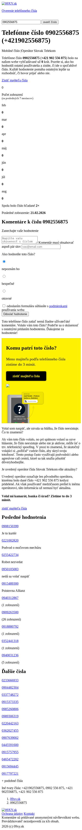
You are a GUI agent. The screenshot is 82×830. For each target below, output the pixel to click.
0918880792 (10, 626)
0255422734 (10, 555)
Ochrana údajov (12, 813)
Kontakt (29, 813)
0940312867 (10, 598)
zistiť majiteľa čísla (26, 376)
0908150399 (10, 526)
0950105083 (10, 569)
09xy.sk (15, 799)
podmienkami (58, 306)
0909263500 (10, 612)
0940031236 (10, 655)
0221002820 (10, 540)
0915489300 (10, 583)
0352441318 (10, 641)
